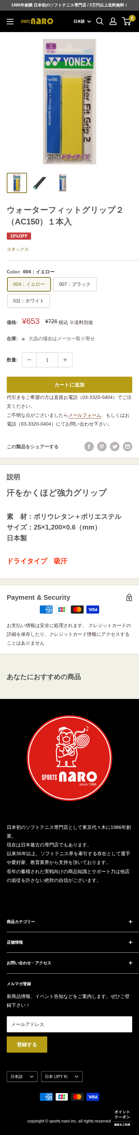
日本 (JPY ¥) (56, 1076)
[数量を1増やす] (65, 360)
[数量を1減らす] (29, 360)
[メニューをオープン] (10, 21)
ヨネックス (18, 249)
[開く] (100, 21)
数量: (12, 359)
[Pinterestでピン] (102, 446)
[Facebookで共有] (89, 446)
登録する (27, 1044)
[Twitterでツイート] (114, 446)
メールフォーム (84, 415)
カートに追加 (69, 384)
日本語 (16, 1076)
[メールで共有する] (127, 446)
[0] (126, 21)
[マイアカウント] (113, 21)
